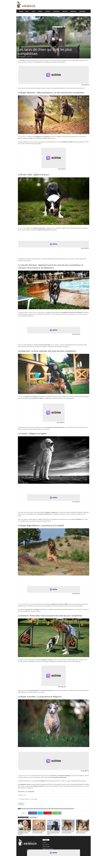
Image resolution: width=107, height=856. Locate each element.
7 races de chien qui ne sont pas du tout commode (68, 832)
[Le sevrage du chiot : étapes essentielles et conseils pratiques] (24, 825)
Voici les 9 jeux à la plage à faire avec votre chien (38, 832)
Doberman (59, 808)
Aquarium (56, 11)
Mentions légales (46, 846)
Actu (27, 11)
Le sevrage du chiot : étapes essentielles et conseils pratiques (24, 833)
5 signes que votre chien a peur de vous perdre (82, 832)
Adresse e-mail (22, 795)
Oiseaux (47, 11)
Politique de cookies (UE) (48, 848)
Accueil (21, 11)
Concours (82, 11)
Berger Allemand (25, 808)
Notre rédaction (46, 844)
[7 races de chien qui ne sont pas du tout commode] (68, 825)
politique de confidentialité (31, 799)
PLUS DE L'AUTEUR (33, 817)
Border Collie (22, 228)
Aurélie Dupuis (22, 56)
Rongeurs (73, 11)
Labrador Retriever (32, 312)
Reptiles (65, 11)
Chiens (40, 11)
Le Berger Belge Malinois (23, 604)
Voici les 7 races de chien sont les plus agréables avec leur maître (53, 833)
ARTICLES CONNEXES (23, 817)
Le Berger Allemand (22, 136)
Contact (44, 842)
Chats (33, 11)
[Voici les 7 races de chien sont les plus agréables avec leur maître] (53, 825)
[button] (88, 11)
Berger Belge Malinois (41, 808)
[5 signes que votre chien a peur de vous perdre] (82, 825)
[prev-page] (86, 817)
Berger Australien (32, 808)
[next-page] (88, 817)
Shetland (72, 808)
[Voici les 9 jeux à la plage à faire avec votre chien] (39, 825)
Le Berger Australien (22, 775)
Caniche (54, 808)
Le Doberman (21, 396)
